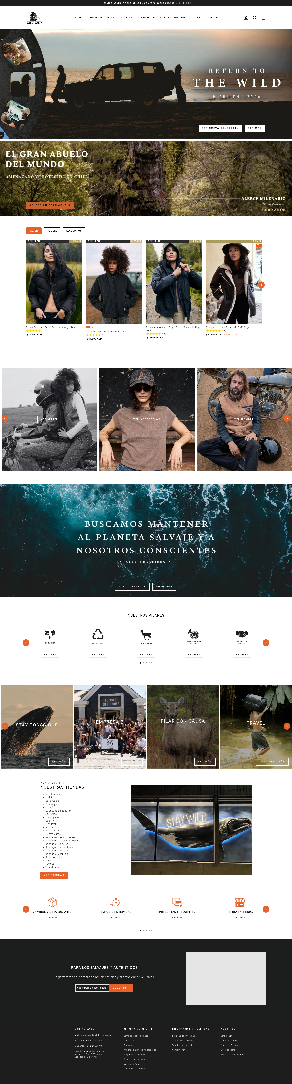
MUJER (78, 17)
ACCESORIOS (145, 17)
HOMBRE (94, 17)
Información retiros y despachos (140, 1050)
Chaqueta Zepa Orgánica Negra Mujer (107, 241)
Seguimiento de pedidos (136, 1059)
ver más (255, 128)
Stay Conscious (132, 586)
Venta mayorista (180, 1050)
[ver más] (110, 727)
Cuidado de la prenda (134, 1068)
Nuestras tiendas (229, 1040)
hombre (52, 230)
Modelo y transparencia (233, 1055)
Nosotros (164, 586)
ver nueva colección (220, 128)
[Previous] (5, 418)
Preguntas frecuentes (134, 1055)
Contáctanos (130, 1045)
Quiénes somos (229, 1050)
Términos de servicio (182, 1045)
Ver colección (272, 761)
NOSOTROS (180, 17)
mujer (34, 230)
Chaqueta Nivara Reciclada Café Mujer (228, 241)
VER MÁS (59, 761)
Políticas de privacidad (183, 1036)
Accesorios (74, 230)
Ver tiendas (54, 875)
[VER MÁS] (37, 727)
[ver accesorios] (147, 419)
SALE (163, 17)
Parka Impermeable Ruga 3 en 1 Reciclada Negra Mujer (174, 243)
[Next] (261, 285)
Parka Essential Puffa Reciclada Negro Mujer (52, 241)
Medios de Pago (132, 1064)
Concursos (129, 1040)
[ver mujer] (49, 419)
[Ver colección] (256, 727)
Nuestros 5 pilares (230, 1045)
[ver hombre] (244, 419)
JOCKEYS (125, 17)
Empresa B (226, 1036)
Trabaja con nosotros (183, 1040)
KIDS (110, 17)
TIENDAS (198, 17)
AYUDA (211, 17)
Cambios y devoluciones (136, 1036)
